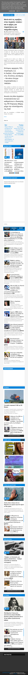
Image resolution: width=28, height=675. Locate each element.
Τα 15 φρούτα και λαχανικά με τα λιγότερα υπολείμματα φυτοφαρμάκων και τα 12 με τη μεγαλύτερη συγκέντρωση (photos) (13, 520)
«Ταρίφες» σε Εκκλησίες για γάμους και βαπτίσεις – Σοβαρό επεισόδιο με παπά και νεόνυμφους (13, 559)
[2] (10, 172)
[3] (12, 172)
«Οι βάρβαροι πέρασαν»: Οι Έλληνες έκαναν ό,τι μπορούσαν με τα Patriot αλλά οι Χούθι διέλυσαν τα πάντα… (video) (13, 431)
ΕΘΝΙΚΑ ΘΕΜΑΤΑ (7, 33)
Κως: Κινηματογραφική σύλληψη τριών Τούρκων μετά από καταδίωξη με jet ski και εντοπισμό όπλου (19, 166)
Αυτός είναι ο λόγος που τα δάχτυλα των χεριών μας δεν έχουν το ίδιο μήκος (14, 504)
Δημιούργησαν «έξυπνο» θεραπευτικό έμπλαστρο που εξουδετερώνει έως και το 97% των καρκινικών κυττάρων (13, 530)
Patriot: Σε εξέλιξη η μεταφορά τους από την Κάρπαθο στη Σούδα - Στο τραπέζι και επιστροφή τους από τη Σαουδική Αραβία (13, 263)
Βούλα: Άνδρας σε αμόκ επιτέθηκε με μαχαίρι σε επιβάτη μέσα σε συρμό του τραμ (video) (16, 250)
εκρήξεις (13, 33)
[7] (17, 172)
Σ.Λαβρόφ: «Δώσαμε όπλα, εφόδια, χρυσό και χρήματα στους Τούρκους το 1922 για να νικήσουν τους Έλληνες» (13, 642)
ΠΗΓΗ (5, 116)
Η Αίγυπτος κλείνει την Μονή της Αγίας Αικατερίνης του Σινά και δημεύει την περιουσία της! (13, 584)
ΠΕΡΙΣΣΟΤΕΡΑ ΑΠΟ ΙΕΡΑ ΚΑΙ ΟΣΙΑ (14, 591)
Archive (21, 228)
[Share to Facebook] (8, 149)
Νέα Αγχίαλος (18, 33)
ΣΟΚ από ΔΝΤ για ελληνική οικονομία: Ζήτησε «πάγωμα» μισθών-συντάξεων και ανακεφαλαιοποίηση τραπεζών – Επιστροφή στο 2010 (14, 289)
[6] (15, 172)
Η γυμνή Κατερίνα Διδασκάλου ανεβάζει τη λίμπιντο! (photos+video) (16, 276)
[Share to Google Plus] (12, 149)
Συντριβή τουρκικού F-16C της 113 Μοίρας (13, 406)
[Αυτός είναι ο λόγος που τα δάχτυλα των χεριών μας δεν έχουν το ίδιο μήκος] (14, 494)
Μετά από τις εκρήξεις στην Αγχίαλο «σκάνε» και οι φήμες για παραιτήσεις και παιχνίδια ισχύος (13, 24)
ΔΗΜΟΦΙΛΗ (7, 228)
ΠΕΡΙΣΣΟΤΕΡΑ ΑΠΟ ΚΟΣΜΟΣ (14, 435)
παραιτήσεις (12, 34)
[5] (14, 172)
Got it (18, 11)
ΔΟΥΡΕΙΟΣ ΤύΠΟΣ (6, 672)
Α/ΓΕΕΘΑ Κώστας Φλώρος (13, 31)
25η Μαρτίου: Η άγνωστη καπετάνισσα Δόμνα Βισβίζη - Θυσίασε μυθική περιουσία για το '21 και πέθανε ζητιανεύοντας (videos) (13, 616)
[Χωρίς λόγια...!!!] (14, 448)
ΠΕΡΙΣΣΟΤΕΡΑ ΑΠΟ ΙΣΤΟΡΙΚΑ (14, 648)
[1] (9, 172)
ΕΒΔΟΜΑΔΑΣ (13, 228)
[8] (18, 172)
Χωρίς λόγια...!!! (9, 452)
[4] (13, 172)
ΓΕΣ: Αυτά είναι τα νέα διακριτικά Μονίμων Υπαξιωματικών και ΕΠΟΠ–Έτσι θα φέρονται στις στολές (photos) (8, 166)
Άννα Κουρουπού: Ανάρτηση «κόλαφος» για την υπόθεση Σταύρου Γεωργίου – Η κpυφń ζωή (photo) (13, 341)
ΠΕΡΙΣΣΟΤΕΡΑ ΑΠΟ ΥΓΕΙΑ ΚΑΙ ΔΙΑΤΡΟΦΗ (14, 535)
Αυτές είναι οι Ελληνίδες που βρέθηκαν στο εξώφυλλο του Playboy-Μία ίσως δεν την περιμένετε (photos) (14, 356)
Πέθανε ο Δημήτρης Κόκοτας (15, 301)
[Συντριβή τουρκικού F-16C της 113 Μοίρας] (14, 396)
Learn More (12, 11)
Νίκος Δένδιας (7, 34)
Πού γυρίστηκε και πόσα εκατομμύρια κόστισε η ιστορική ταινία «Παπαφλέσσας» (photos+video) (13, 633)
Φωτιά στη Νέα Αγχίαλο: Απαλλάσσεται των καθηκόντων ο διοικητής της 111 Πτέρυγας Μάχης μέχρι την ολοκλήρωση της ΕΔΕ (14, 102)
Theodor (15, 673)
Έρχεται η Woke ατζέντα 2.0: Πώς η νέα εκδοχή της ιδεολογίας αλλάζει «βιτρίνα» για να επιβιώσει (17, 314)
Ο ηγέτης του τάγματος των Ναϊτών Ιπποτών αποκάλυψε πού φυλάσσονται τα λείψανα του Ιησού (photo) (13, 575)
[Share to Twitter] (10, 149)
